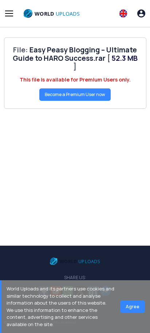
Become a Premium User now (75, 94)
